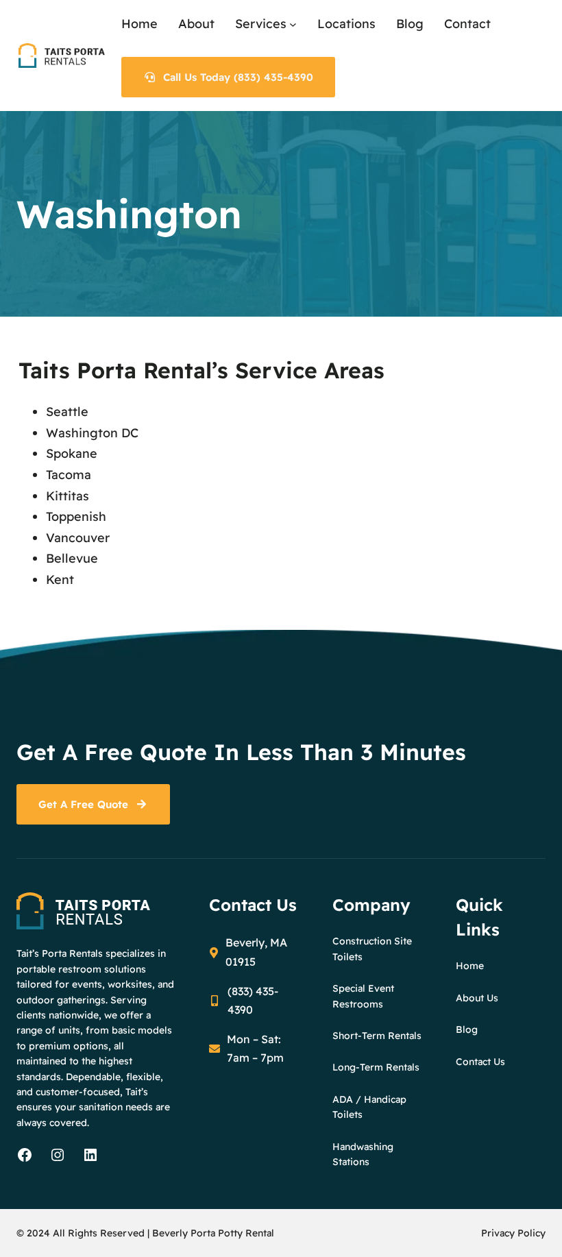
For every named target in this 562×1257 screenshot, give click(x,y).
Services (260, 24)
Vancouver (78, 538)
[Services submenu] (293, 24)
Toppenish (76, 516)
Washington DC (92, 433)
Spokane (71, 453)
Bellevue (72, 558)
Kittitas (67, 496)
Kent (60, 579)
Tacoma (68, 475)
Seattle (67, 411)
